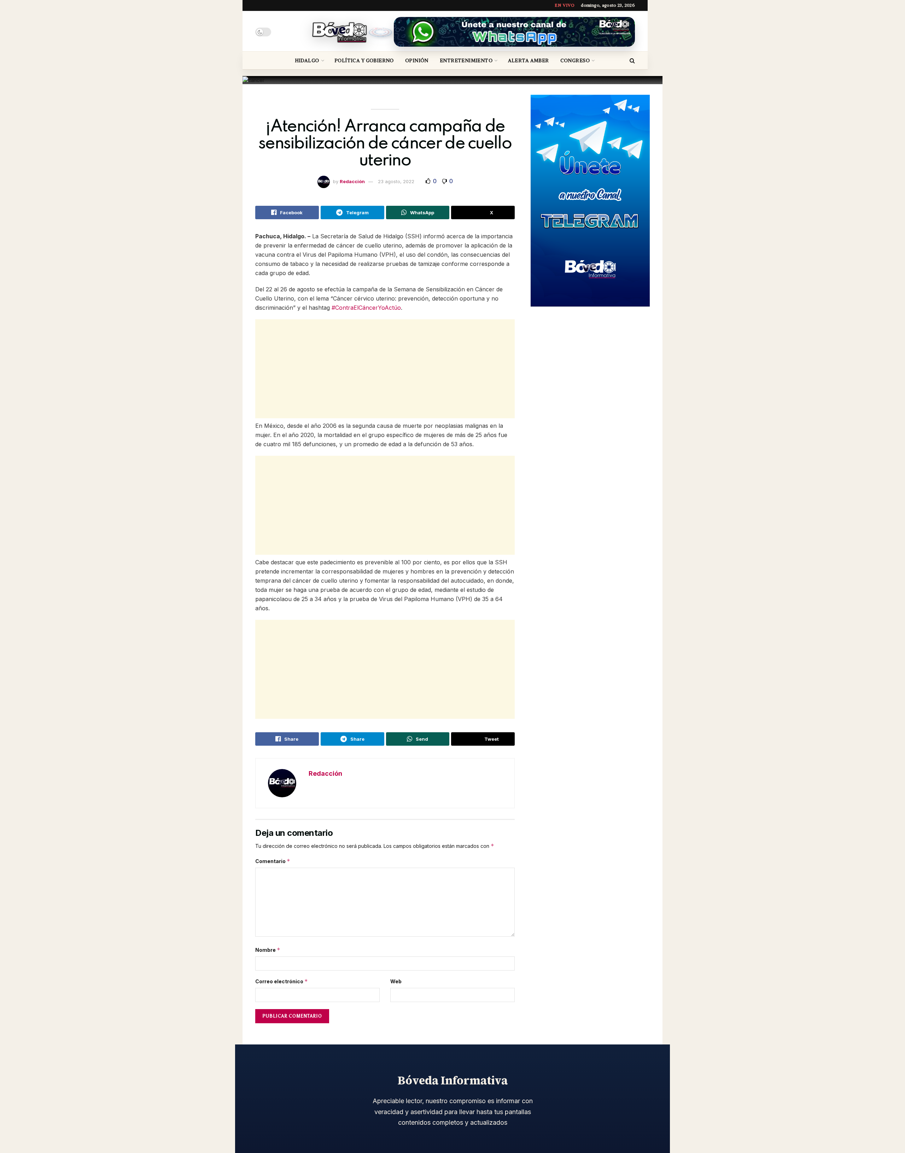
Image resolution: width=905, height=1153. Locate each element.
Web (396, 981)
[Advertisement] (385, 368)
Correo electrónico (281, 981)
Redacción (352, 181)
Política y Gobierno (364, 60)
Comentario (272, 861)
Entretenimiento (466, 60)
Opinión (416, 60)
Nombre (267, 950)
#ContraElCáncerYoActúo (366, 307)
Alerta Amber (528, 60)
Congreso (575, 60)
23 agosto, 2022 (396, 181)
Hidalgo (307, 60)
